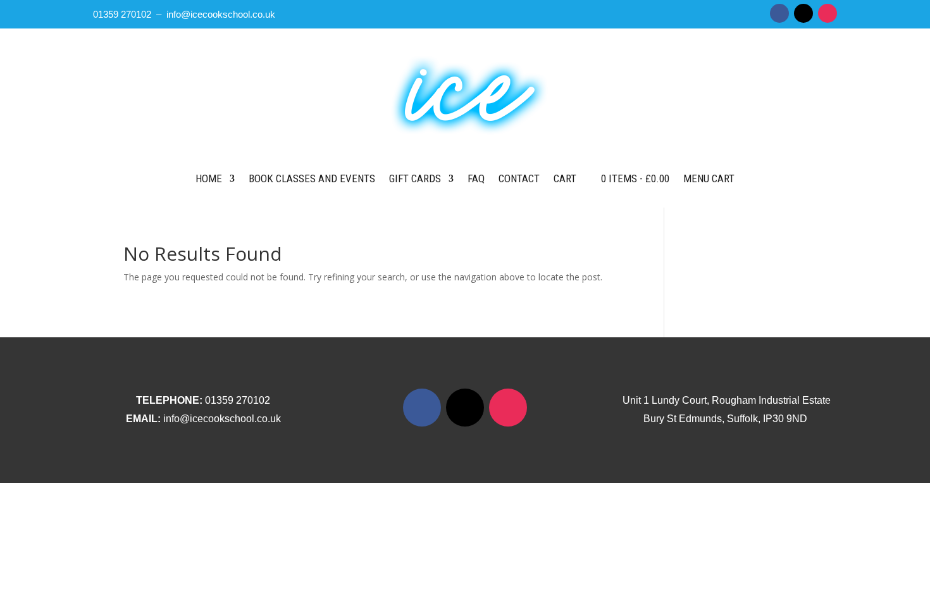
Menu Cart (709, 178)
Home (208, 178)
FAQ (476, 178)
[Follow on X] (803, 13)
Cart (565, 178)
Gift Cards (415, 178)
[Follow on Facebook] (779, 13)
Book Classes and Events (312, 178)
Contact (519, 178)
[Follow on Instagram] (827, 13)
